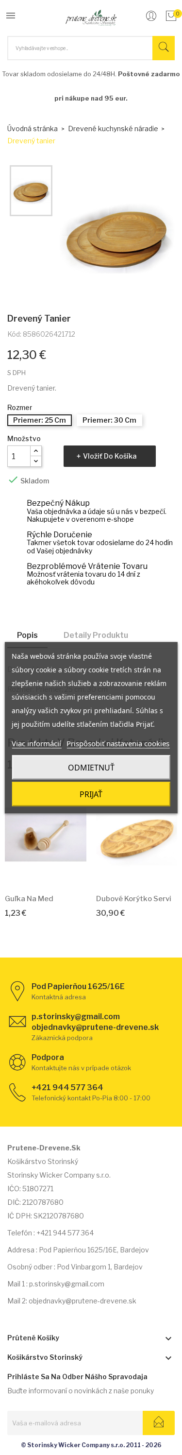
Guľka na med (29, 898)
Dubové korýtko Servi (133, 898)
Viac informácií (36, 743)
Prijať (91, 793)
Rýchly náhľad (56, 871)
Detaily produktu (96, 635)
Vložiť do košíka (109, 456)
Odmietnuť (91, 767)
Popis (27, 635)
